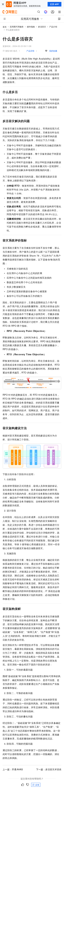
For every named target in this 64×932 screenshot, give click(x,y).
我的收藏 (53, 50)
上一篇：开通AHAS (13, 769)
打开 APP (54, 4)
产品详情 (30, 50)
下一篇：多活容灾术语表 (48, 769)
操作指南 (31, 26)
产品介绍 (53, 26)
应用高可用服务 (17, 26)
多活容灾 (42, 26)
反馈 (37, 784)
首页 (5, 26)
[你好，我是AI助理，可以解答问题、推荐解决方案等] (45, 11)
